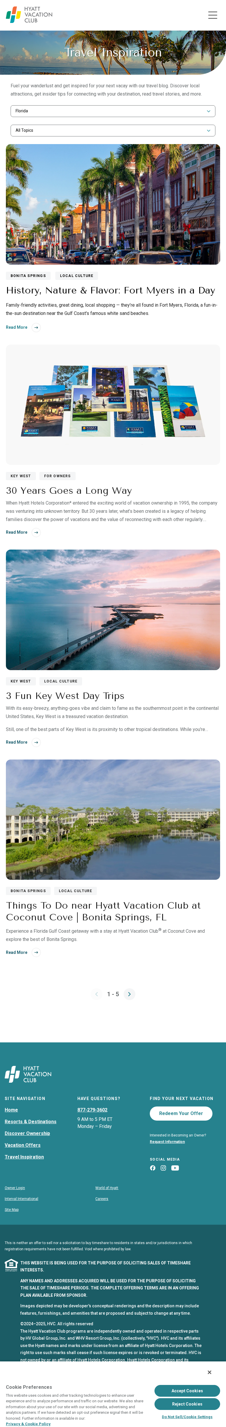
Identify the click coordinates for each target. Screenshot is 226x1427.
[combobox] (113, 111)
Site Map (12, 1210)
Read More (16, 327)
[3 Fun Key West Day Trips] (113, 610)
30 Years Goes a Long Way (69, 490)
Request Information (167, 1142)
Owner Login (15, 1188)
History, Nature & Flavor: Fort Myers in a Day (110, 290)
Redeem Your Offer (181, 1113)
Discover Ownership (27, 1133)
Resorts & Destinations (30, 1121)
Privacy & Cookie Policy (28, 1424)
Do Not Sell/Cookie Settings (187, 1417)
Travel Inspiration (24, 1157)
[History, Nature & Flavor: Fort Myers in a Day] (113, 204)
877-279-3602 (92, 1110)
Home (11, 1110)
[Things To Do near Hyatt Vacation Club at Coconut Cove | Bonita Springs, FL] (113, 820)
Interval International (21, 1199)
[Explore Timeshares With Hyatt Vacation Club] (29, 21)
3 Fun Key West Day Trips (65, 695)
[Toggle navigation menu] (212, 15)
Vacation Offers (23, 1145)
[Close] (209, 1372)
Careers (101, 1199)
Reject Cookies (187, 1404)
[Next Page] (129, 994)
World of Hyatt (106, 1188)
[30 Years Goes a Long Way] (113, 405)
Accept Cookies (187, 1390)
